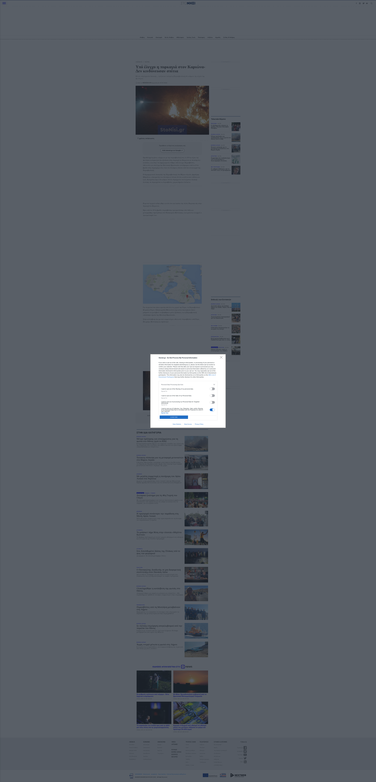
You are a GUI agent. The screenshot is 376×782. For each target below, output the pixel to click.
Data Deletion (177, 424)
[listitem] (188, 385)
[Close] (222, 358)
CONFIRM (174, 417)
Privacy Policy (199, 424)
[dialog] (188, 391)
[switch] (212, 389)
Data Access (188, 424)
